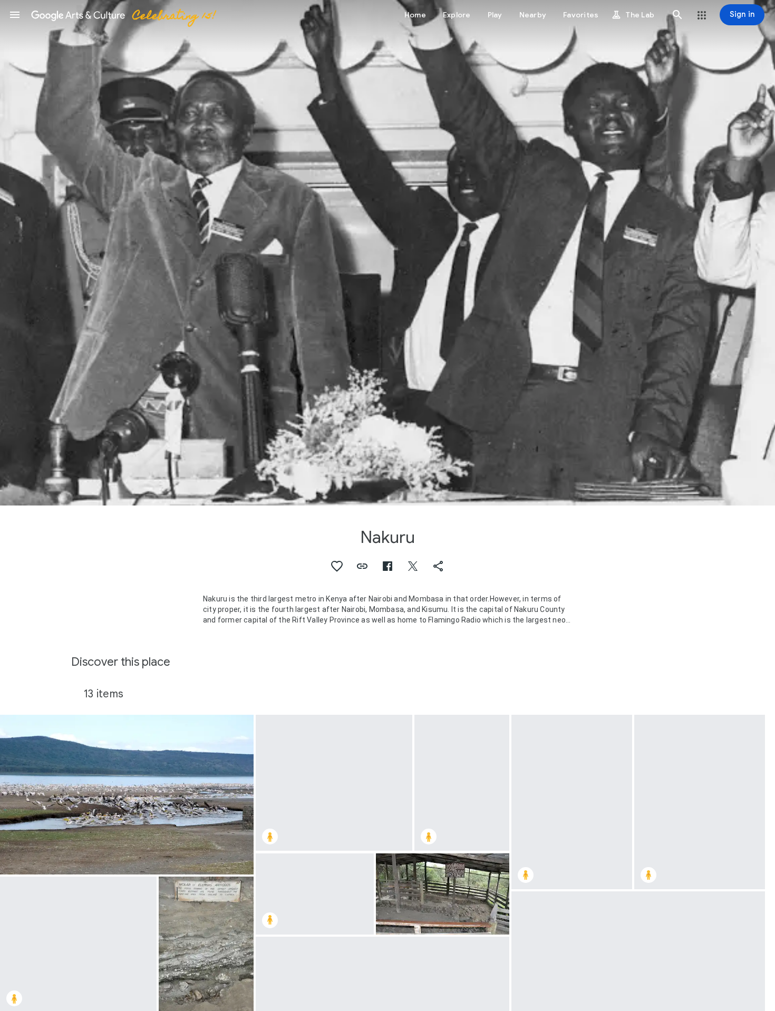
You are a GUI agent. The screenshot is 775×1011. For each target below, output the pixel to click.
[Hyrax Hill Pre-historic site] (442, 894)
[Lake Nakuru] (127, 794)
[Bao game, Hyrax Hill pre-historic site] (461, 783)
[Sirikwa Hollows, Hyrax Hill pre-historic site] (334, 783)
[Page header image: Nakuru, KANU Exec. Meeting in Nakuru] (387, 252)
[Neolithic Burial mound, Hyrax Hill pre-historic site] (571, 802)
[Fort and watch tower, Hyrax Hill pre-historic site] (315, 894)
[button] (14, 14)
